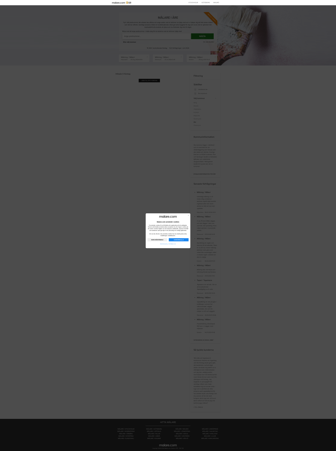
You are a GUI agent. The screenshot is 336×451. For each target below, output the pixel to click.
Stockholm (193, 3)
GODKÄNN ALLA (179, 239)
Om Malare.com (172, 244)
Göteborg (206, 3)
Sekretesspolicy (164, 244)
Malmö (216, 3)
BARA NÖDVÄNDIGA (157, 239)
